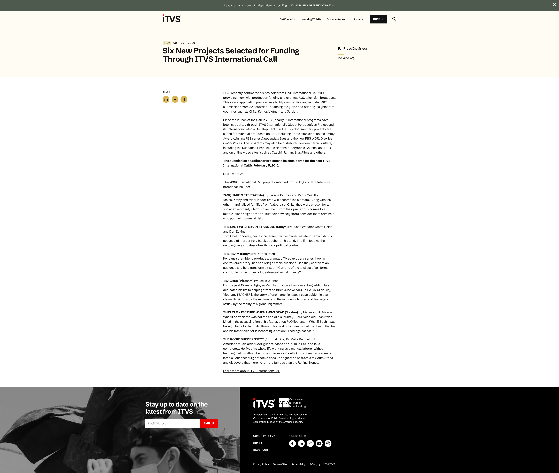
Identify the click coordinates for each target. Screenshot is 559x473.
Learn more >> (233, 174)
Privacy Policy (261, 464)
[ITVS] (172, 18)
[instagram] (310, 443)
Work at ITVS (264, 436)
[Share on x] (184, 99)
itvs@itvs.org (346, 58)
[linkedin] (301, 443)
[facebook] (292, 443)
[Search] (394, 19)
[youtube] (319, 443)
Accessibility (299, 464)
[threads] (328, 443)
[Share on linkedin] (166, 99)
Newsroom (260, 449)
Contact (259, 443)
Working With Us (311, 19)
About (357, 19)
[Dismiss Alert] (554, 4)
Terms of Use (280, 464)
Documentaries (336, 19)
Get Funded (286, 19)
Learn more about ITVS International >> (251, 371)
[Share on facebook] (175, 99)
